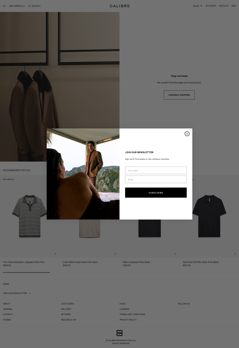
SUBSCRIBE (156, 192)
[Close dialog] (187, 133)
